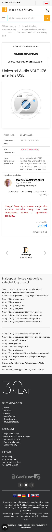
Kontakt (7, 410)
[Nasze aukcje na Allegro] (31, 485)
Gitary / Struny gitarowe (12, 350)
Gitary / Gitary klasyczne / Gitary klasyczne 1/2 (21, 312)
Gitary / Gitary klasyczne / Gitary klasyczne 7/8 (21, 333)
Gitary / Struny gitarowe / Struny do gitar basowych (24, 356)
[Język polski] (19, 495)
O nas (6, 407)
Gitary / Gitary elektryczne (13, 305)
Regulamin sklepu (11, 433)
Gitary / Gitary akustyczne (13, 299)
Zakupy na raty (10, 444)
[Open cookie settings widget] (4, 527)
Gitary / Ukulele (8, 359)
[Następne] (45, 252)
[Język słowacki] (37, 495)
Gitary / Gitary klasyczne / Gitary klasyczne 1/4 (21, 315)
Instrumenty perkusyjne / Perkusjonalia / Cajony (23, 369)
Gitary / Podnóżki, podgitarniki (15, 346)
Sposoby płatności (12, 442)
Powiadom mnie (40, 232)
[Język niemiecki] (24, 495)
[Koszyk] (47, 9)
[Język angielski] (15, 495)
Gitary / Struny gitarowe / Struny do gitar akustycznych (25, 353)
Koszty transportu (12, 439)
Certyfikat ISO (10, 416)
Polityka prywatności (30, 516)
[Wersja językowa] (46, 3)
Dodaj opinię (26, 191)
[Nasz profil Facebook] (20, 485)
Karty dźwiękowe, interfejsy (34, 29)
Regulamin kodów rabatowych (17, 436)
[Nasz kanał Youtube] (26, 485)
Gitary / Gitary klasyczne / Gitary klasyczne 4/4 (21, 321)
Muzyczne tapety (11, 421)
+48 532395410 (25, 182)
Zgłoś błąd (43, 194)
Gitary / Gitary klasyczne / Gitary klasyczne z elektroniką (26, 337)
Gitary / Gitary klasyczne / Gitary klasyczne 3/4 (21, 318)
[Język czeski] (33, 495)
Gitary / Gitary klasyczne (12, 308)
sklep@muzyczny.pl (27, 185)
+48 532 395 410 (11, 465)
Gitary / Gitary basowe (11, 302)
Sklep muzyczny (9, 26)
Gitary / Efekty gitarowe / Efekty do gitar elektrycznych (25, 295)
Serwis (7, 413)
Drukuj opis (13, 191)
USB (10, 32)
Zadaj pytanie (40, 191)
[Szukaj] (47, 18)
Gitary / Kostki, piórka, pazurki (15, 340)
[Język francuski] (28, 495)
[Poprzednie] (6, 252)
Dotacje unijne (10, 419)
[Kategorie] (3, 18)
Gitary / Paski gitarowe (11, 343)
